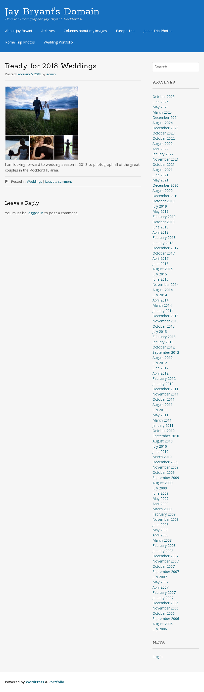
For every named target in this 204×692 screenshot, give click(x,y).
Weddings (34, 181)
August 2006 (163, 623)
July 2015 (160, 274)
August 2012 (163, 357)
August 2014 (163, 289)
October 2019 (164, 201)
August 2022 (163, 143)
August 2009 (163, 482)
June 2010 (160, 451)
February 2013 (164, 336)
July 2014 (160, 295)
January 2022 (163, 154)
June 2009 (160, 493)
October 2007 (164, 566)
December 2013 (165, 315)
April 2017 (160, 258)
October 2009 (164, 472)
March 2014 (162, 305)
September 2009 (166, 477)
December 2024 (165, 117)
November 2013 (166, 321)
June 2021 (160, 175)
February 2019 (164, 216)
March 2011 (162, 420)
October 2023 (164, 133)
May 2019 (160, 211)
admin (51, 74)
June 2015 (160, 279)
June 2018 (160, 227)
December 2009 (165, 462)
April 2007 (160, 587)
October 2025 (164, 96)
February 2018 (164, 237)
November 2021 (166, 159)
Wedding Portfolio (58, 42)
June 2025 (160, 101)
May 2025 (160, 107)
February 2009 (164, 514)
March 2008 (162, 540)
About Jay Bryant (18, 30)
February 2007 (164, 592)
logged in (35, 212)
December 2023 (165, 128)
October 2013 (164, 326)
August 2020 (163, 190)
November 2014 (166, 284)
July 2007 (160, 576)
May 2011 (160, 415)
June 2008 (160, 524)
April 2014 (160, 300)
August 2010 (163, 441)
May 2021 (160, 180)
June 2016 (160, 263)
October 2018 (164, 221)
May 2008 (160, 529)
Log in (157, 656)
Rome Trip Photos (20, 42)
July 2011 (160, 409)
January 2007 (163, 597)
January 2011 (163, 425)
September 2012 (166, 352)
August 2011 (163, 404)
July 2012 (160, 362)
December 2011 (165, 389)
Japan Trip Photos (158, 30)
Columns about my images (85, 30)
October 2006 (164, 613)
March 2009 (162, 509)
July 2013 (160, 331)
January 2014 (163, 310)
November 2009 (166, 467)
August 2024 (163, 122)
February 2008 (164, 545)
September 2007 (166, 571)
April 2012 (160, 373)
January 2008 (163, 550)
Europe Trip (125, 30)
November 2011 (166, 394)
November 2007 (166, 561)
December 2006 (165, 603)
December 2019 (165, 195)
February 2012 (164, 378)
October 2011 (164, 399)
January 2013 (163, 342)
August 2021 (163, 169)
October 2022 (164, 138)
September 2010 (166, 435)
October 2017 (164, 253)
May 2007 (160, 582)
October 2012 (164, 347)
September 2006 (166, 618)
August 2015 (163, 268)
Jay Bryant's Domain (52, 11)
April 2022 (160, 148)
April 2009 (160, 503)
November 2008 (166, 519)
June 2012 (160, 368)
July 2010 (160, 446)
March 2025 (162, 112)
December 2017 (165, 248)
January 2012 (163, 383)
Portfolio (56, 682)
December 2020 (165, 185)
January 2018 (163, 242)
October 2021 (164, 164)
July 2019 (160, 206)
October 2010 (164, 430)
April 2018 (160, 232)
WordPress (35, 682)
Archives (48, 30)
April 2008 (160, 535)
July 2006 (160, 629)
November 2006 (166, 608)
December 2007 (165, 556)
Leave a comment (58, 181)
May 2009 (160, 498)
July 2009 (160, 488)
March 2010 (162, 456)
